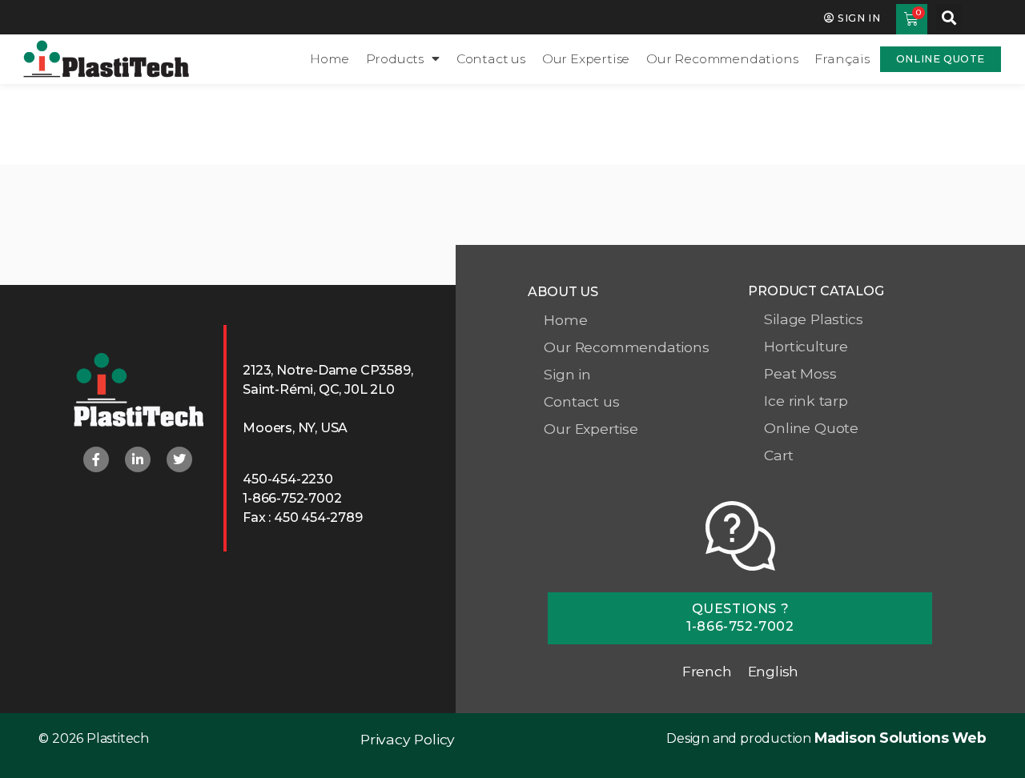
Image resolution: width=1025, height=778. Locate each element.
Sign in (567, 374)
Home (329, 58)
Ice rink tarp (805, 400)
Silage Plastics (813, 319)
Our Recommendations (722, 58)
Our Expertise (585, 58)
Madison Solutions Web (900, 737)
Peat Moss (800, 373)
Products (395, 58)
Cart (778, 455)
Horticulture (806, 346)
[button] (948, 17)
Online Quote (811, 427)
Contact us (490, 58)
